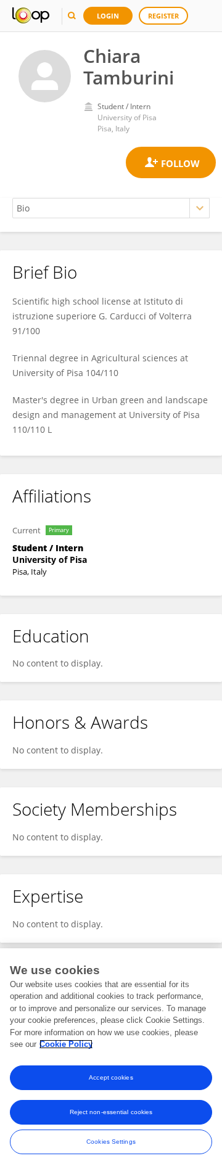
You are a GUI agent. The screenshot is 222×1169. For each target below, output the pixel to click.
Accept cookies (111, 1077)
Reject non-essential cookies (111, 1112)
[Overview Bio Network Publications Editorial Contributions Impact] (111, 208)
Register (163, 15)
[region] (111, 1058)
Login (108, 15)
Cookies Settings (111, 1141)
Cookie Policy (65, 1044)
